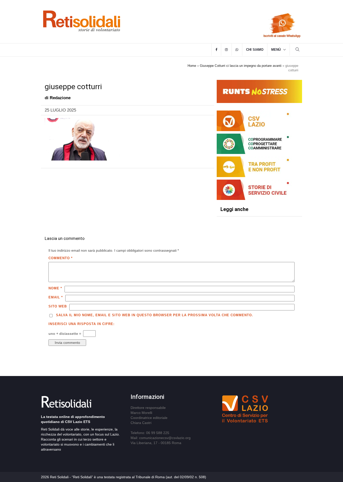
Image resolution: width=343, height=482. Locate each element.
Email (55, 297)
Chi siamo (254, 49)
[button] (298, 50)
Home (192, 66)
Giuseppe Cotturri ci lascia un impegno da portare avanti (240, 66)
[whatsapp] (237, 49)
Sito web (57, 306)
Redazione (60, 97)
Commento (60, 258)
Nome (55, 288)
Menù (276, 49)
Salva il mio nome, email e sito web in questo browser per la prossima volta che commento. (154, 315)
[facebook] (216, 49)
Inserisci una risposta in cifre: (81, 324)
